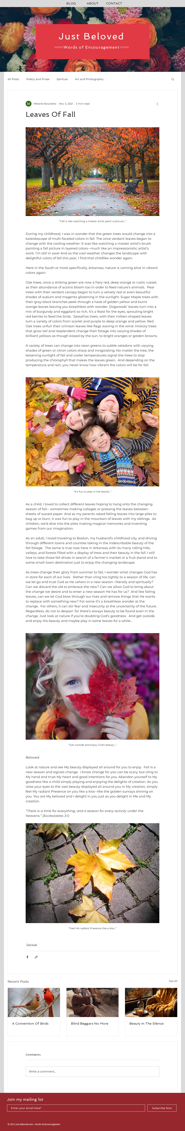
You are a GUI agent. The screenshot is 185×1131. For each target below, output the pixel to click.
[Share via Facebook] (27, 957)
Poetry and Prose (37, 79)
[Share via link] (36, 957)
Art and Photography (89, 79)
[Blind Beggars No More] (92, 1002)
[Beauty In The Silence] (151, 1002)
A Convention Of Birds (30, 1023)
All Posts (13, 79)
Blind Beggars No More (89, 1023)
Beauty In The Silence (146, 1023)
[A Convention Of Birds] (34, 1002)
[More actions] (157, 104)
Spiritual (62, 79)
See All (173, 981)
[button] (173, 79)
